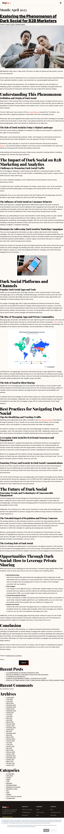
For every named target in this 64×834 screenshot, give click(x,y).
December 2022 (11, 727)
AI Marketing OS (26, 812)
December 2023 (11, 705)
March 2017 (9, 761)
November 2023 (11, 707)
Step (5, 3)
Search (2, 659)
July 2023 (9, 714)
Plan (7, 791)
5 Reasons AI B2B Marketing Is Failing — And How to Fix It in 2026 (26, 678)
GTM (7, 781)
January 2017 (10, 765)
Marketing (9, 783)
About (37, 809)
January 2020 (10, 741)
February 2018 (10, 752)
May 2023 (9, 718)
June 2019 (9, 744)
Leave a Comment (16, 655)
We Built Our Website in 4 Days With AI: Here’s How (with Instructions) (27, 674)
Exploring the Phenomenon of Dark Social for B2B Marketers (28, 18)
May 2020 (9, 735)
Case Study (9, 775)
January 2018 (10, 754)
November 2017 (11, 757)
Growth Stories (40, 812)
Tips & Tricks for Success (13, 796)
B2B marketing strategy (45, 420)
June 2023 (9, 716)
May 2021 (9, 731)
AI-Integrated (10, 774)
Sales (7, 792)
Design (8, 779)
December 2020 (11, 733)
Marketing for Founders (13, 787)
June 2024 (9, 701)
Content (8, 777)
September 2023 (11, 710)
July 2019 (9, 742)
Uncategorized (10, 798)
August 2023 (10, 712)
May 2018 (9, 748)
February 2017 (10, 763)
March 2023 (9, 722)
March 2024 (10, 703)
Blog (37, 815)
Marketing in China (11, 789)
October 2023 (10, 709)
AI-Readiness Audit (55, 812)
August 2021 (10, 729)
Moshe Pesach (20, 24)
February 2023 (10, 724)
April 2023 (9, 720)
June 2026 (9, 699)
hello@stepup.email (7, 817)
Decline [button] (53, 830)
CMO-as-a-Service (27, 809)
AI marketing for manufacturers (15, 676)
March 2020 (10, 737)
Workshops (25, 815)
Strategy (8, 655)
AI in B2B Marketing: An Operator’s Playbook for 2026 (22, 672)
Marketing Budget (11, 785)
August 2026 (10, 697)
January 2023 (10, 725)
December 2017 (11, 756)
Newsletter (53, 815)
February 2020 (10, 739)
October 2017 (10, 759)
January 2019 (10, 746)
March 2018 (9, 750)
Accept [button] (46, 830)
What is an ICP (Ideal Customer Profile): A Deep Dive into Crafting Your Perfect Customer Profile (35, 680)
